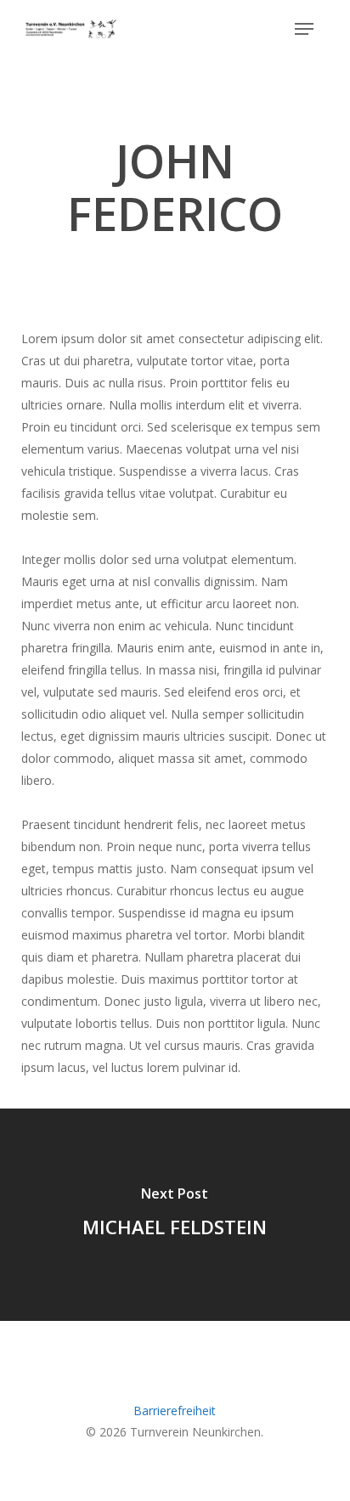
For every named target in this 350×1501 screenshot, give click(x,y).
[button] (304, 28)
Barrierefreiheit (174, 1410)
